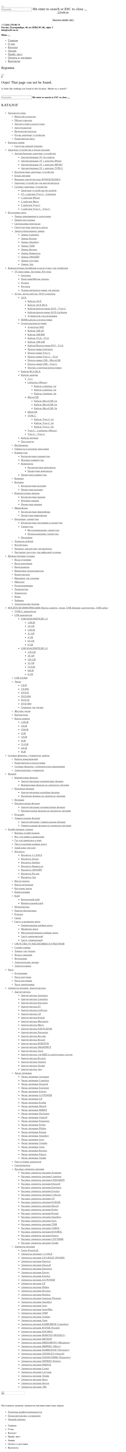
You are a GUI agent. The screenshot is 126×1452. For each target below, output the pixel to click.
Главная (13, 40)
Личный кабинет (17, 1419)
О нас (11, 43)
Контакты (14, 61)
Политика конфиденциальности (25, 1412)
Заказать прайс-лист (63, 20)
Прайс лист (15, 54)
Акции (12, 50)
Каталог (13, 47)
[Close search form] (2, 6)
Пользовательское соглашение (24, 1415)
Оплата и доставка (20, 57)
